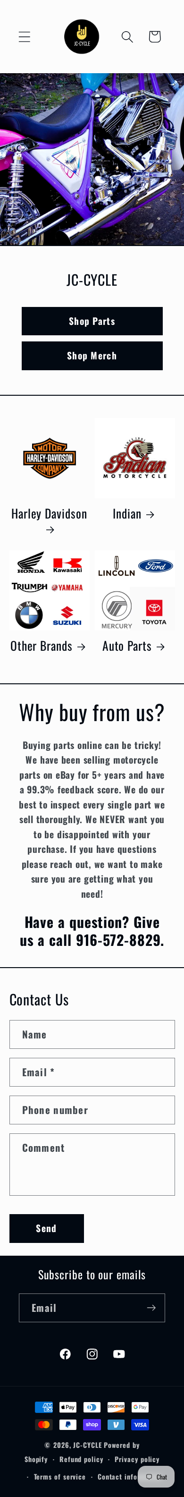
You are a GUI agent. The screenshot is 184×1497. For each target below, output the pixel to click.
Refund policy (81, 1459)
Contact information (130, 1476)
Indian (127, 513)
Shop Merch (92, 356)
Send (46, 1228)
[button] (24, 36)
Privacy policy (137, 1459)
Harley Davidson (49, 514)
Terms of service (60, 1476)
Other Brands (41, 645)
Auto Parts (127, 645)
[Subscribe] (151, 1307)
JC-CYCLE (87, 1445)
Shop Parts (92, 321)
